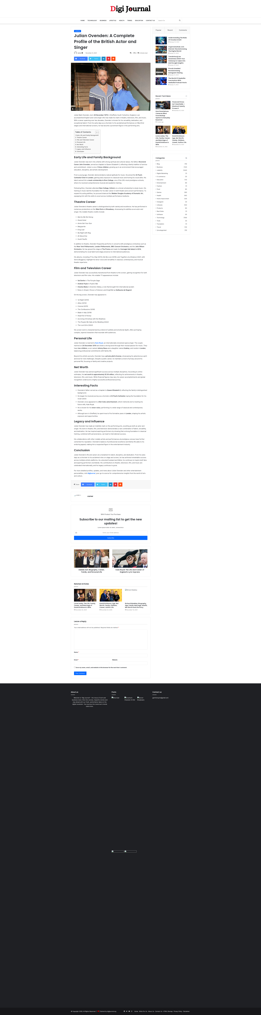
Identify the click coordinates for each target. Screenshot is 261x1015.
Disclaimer (186, 1011)
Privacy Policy (178, 1011)
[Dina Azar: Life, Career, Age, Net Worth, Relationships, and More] (118, 700)
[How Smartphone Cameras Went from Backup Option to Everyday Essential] (163, 105)
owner (79, 53)
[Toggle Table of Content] (96, 132)
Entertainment (161, 183)
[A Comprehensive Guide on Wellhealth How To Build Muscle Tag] (130, 926)
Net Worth (80, 144)
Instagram (160, 202)
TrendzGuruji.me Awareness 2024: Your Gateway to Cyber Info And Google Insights (176, 60)
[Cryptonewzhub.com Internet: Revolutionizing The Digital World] (161, 49)
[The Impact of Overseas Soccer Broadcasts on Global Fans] (143, 700)
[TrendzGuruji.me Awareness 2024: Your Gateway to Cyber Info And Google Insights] (161, 59)
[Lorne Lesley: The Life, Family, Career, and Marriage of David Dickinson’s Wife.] (85, 595)
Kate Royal (99, 343)
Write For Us (143, 1011)
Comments (183, 30)
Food (158, 189)
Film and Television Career (85, 140)
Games (159, 192)
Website (114, 660)
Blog (158, 164)
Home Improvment (163, 198)
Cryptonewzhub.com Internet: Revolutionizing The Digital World (177, 49)
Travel (129, 20)
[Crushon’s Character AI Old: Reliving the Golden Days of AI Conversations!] (130, 773)
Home (83, 20)
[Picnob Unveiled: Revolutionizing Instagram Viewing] (161, 71)
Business (103, 20)
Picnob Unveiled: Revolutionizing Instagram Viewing (175, 70)
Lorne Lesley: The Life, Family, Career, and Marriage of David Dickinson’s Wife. (85, 605)
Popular (158, 30)
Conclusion (80, 151)
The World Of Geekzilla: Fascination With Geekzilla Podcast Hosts (177, 80)
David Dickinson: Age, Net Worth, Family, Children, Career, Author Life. (109, 605)
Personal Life (81, 142)
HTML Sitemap (168, 1011)
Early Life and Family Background (87, 135)
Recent (170, 30)
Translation (160, 224)
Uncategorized (161, 230)
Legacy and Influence (83, 149)
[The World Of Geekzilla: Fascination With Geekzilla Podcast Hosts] (161, 81)
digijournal (91, 473)
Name (76, 652)
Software (160, 214)
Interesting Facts (82, 147)
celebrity (77, 31)
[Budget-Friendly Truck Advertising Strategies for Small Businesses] (118, 853)
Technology (92, 20)
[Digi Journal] (130, 8)
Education (139, 20)
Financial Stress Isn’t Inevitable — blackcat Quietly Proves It (178, 105)
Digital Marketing (162, 173)
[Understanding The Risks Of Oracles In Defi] (161, 40)
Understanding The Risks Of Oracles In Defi (177, 39)
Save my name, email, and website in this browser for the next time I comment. (101, 667)
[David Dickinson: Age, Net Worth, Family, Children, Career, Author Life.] (111, 595)
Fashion (159, 186)
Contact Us (150, 20)
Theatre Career (82, 137)
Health (121, 20)
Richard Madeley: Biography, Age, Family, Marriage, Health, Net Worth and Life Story (136, 605)
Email (76, 660)
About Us (151, 1011)
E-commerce (161, 176)
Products (160, 208)
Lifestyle (112, 20)
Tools (158, 221)
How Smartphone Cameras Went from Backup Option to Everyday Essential (163, 115)
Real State (160, 211)
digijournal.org (111, 1011)
